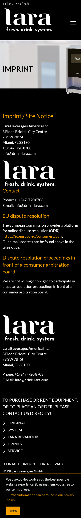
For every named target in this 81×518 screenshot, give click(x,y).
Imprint (30, 464)
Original (17, 423)
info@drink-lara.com (19, 153)
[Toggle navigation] (73, 23)
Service (15, 451)
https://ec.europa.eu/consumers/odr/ (32, 236)
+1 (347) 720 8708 (15, 4)
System (15, 430)
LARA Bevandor (23, 437)
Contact (12, 464)
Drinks (15, 444)
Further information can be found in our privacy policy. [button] (40, 497)
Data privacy (51, 464)
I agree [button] (13, 510)
